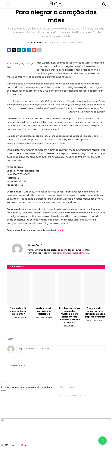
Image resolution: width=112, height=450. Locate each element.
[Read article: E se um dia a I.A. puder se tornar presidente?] (18, 288)
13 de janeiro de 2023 (38, 42)
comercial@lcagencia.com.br (43, 408)
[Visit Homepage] (56, 4)
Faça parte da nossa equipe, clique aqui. (70, 253)
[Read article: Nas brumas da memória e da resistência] (44, 288)
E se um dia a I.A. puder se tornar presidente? (18, 311)
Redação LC (34, 245)
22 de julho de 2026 (18, 317)
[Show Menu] (8, 4)
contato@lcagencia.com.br (14, 408)
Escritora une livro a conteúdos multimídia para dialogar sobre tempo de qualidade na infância (69, 315)
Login (10, 339)
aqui (60, 230)
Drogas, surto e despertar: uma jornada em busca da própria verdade (95, 312)
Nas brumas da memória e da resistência (44, 311)
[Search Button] (103, 4)
